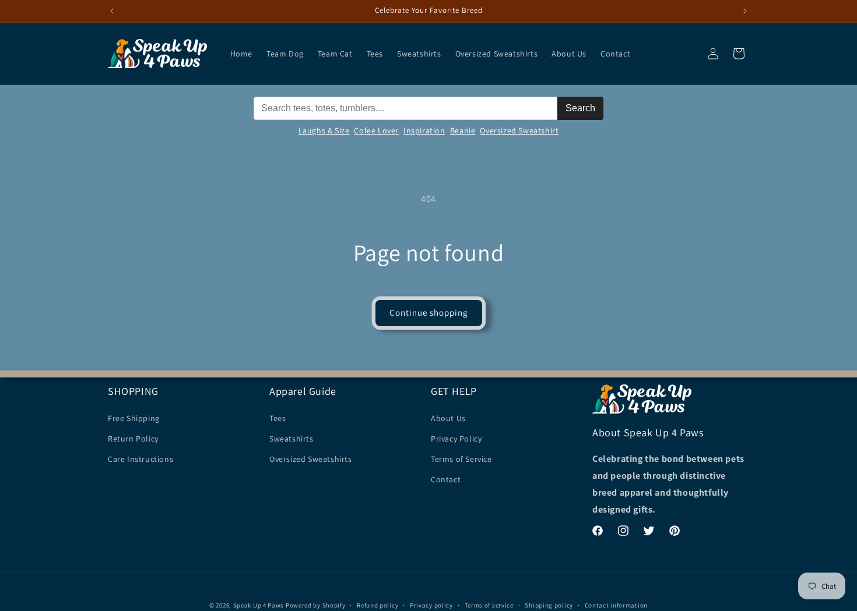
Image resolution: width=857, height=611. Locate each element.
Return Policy (133, 438)
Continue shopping (428, 312)
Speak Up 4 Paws (259, 605)
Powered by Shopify (316, 605)
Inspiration (424, 130)
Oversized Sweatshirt (519, 130)
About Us (448, 417)
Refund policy (377, 605)
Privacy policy (431, 605)
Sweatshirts (291, 438)
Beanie (463, 130)
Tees (277, 417)
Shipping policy (549, 605)
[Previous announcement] (112, 11)
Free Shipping (134, 417)
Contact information (616, 605)
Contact (446, 479)
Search (580, 108)
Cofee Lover (376, 130)
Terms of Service (461, 458)
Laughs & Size (324, 130)
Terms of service (489, 605)
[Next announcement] (745, 11)
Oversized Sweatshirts (310, 458)
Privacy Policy (456, 438)
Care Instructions (140, 458)
